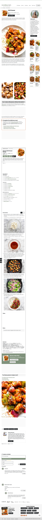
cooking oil (10, 193)
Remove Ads (14, 156)
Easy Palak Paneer (5, 378)
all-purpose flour (8, 177)
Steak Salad (36, 508)
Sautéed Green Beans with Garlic (9, 127)
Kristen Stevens (12, 12)
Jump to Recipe (10, 15)
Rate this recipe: (4, 460)
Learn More (10, 441)
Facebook (23, 515)
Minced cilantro (6, 201)
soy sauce (10, 184)
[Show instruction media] (21, 212)
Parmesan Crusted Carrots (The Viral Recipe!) (32, 47)
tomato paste (10, 186)
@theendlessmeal (12, 357)
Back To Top (40, 515)
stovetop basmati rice (14, 122)
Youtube (26, 515)
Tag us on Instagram (14, 359)
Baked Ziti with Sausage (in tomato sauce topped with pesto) (37, 73)
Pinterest (24, 515)
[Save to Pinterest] (1, 258)
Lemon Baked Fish (24, 508)
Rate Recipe (5, 156)
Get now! (11, 513)
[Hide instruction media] (23, 212)
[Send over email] (1, 262)
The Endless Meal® (6, 5)
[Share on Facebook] (1, 260)
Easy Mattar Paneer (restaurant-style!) (8, 377)
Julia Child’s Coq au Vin (31, 83)
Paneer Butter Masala (5, 379)
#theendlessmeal (21, 357)
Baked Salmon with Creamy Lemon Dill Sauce (32, 73)
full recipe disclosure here (9, 352)
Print (9, 156)
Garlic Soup (31, 508)
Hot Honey (29, 510)
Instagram (21, 515)
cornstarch (9, 183)
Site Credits (38, 518)
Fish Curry (34, 510)
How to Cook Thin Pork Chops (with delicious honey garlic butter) (37, 48)
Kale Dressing (23, 510)
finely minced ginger (11, 194)
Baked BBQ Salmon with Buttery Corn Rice (31, 59)
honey (9, 187)
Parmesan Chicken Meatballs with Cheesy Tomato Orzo (37, 84)
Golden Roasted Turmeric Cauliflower (9, 128)
